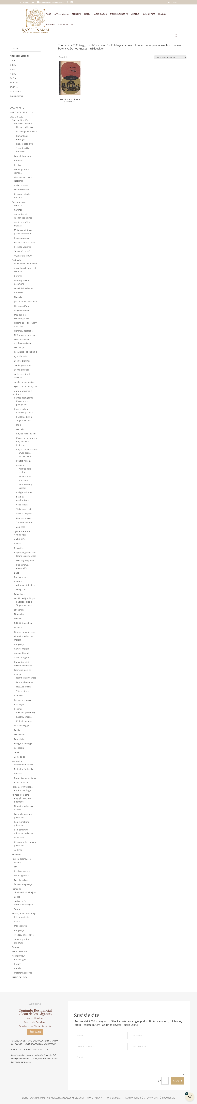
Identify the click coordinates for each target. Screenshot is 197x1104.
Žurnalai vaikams (24, 522)
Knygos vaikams (21, 409)
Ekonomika (19, 609)
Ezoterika (18, 292)
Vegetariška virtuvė (23, 255)
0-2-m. (13, 60)
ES (72, 25)
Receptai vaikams (22, 247)
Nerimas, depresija (23, 330)
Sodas (17, 896)
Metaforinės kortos (23, 972)
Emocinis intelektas (23, 288)
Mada (17, 921)
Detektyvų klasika (24, 127)
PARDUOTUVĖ (18, 956)
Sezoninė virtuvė (22, 251)
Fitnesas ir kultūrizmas (25, 632)
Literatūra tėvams (22, 306)
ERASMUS (162, 14)
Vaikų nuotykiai (23, 509)
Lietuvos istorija (23, 686)
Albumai (18, 581)
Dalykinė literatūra (21, 531)
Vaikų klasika (22, 504)
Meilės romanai (21, 185)
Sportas (17, 909)
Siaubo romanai (21, 189)
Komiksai (16, 854)
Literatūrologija (21, 725)
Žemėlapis (35, 1031)
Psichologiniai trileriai (26, 131)
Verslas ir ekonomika (24, 382)
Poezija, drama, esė (21, 858)
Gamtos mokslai (21, 648)
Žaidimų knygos (23, 518)
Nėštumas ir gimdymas (25, 335)
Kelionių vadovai (24, 721)
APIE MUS (135, 14)
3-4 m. (13, 65)
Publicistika (19, 739)
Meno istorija (20, 925)
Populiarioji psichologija (25, 351)
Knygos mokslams (20, 794)
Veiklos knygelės (24, 513)
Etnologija (19, 614)
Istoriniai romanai (22, 156)
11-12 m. (14, 82)
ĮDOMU (87, 14)
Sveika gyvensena (22, 365)
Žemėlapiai (19, 756)
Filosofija (18, 297)
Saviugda (16, 260)
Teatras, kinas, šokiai (24, 934)
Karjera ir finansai (22, 700)
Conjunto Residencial (35, 1010)
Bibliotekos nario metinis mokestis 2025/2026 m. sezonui (53, 1098)
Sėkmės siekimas (22, 360)
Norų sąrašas (113, 1098)
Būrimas (18, 276)
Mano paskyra (94, 1098)
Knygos (17, 964)
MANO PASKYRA (20, 977)
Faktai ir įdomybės (23, 623)
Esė (15, 866)
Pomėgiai (16, 889)
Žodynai (18, 850)
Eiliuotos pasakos (24, 412)
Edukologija (19, 594)
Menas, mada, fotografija (24, 913)
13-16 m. (14, 87)
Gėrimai (18, 209)
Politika (17, 730)
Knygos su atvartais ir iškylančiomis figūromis (26, 441)
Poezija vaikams (23, 460)
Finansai (18, 627)
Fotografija (21, 589)
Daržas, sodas (21, 577)
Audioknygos (20, 959)
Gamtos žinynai (21, 653)
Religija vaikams (24, 492)
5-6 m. (13, 69)
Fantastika (17, 761)
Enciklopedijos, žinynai (25, 598)
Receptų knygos (19, 202)
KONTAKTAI (63, 25)
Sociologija (19, 747)
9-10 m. (13, 78)
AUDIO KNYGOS (100, 14)
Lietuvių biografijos (25, 560)
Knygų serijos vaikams (27, 449)
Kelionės (18, 709)
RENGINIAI (76, 14)
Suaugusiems (16, 96)
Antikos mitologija (22, 790)
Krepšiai (18, 968)
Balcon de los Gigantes (35, 1013)
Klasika (17, 165)
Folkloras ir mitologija (22, 786)
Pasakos (20, 465)
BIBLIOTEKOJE (16, 116)
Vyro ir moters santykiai (25, 386)
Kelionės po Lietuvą (25, 712)
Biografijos (19, 548)
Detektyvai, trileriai (23, 123)
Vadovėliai (19, 837)
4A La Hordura (35, 1018)
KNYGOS (47, 14)
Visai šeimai (15, 91)
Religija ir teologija (23, 743)
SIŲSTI (177, 1080)
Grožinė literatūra (20, 120)
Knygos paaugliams (23, 397)
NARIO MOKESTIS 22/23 (21, 112)
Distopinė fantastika (23, 769)
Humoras (18, 160)
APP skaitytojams (62, 14)
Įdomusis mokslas (22, 670)
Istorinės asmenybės (26, 556)
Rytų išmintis (20, 356)
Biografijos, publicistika (25, 552)
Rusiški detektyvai (24, 143)
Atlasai (17, 543)
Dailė (18, 424)
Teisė (16, 752)
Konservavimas (21, 238)
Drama (17, 862)
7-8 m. (13, 73)
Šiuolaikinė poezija (23, 884)
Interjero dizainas (22, 917)
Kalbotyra (18, 695)
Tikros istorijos (23, 691)
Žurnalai (16, 947)
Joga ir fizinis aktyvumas (25, 301)
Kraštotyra (19, 704)
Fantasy (17, 773)
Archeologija (20, 534)
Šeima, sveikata (21, 369)
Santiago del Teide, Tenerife (35, 1026)
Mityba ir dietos (21, 310)
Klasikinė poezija (22, 871)
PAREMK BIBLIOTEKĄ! (119, 14)
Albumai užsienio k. (25, 585)
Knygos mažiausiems (26, 433)
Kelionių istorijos (24, 716)
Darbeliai (20, 429)
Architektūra (20, 539)
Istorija (17, 674)
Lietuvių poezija (21, 875)
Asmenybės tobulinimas (25, 263)
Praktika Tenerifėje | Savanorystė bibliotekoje (149, 1098)
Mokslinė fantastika (23, 764)
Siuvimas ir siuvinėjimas (25, 892)
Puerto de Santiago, (35, 1022)
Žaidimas (20, 527)
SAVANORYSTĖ (149, 14)
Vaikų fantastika (21, 782)
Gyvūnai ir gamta (22, 657)
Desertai (18, 205)
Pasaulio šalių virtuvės (25, 242)
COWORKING (49, 25)
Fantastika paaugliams (25, 778)
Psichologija (20, 347)
